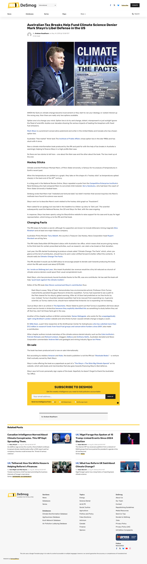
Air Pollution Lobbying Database (55, 524)
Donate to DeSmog (123, 517)
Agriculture (84, 511)
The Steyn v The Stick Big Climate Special (92, 363)
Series (45, 504)
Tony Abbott (53, 236)
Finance (82, 527)
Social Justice (85, 507)
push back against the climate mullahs (48, 280)
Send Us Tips (121, 514)
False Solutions (85, 517)
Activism (83, 520)
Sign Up (110, 396)
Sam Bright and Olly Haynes (18, 469)
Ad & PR (83, 504)
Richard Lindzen (51, 337)
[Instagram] (130, 548)
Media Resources (122, 511)
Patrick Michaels (34, 337)
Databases (46, 501)
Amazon (51, 356)
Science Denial (85, 501)
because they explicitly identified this (71, 308)
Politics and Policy (87, 514)
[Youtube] (127, 548)
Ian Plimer (96, 339)
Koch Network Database (51, 520)
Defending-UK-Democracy (22, 476)
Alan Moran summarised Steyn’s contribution (63, 285)
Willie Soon (33, 324)
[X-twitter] (114, 5)
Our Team (119, 501)
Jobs (118, 520)
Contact (119, 504)
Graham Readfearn (42, 33)
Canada (82, 524)
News (45, 498)
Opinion (82, 530)
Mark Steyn (32, 131)
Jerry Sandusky (89, 186)
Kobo (61, 356)
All (55, 402)
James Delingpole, (79, 316)
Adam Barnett (82, 444)
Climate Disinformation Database (55, 514)
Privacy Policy (121, 524)
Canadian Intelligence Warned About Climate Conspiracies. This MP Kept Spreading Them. (27, 438)
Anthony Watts (82, 337)
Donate (135, 5)
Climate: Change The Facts (51, 256)
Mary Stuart (13, 444)
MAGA (83, 454)
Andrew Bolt (54, 339)
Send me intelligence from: (41, 402)
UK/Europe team (82, 402)
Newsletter (120, 546)
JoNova (70, 337)
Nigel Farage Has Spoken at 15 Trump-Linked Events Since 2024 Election (94, 438)
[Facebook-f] (110, 5)
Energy (82, 498)
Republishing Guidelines (125, 507)
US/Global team (66, 402)
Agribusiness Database (51, 517)
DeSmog (28, 5)
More (82, 14)
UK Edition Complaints (124, 530)
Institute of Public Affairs (69, 139)
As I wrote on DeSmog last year (40, 269)
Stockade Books (102, 356)
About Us (119, 498)
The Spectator (59, 306)
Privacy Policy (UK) (123, 527)
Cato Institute (107, 334)
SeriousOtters (14, 558)
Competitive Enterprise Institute (103, 183)
